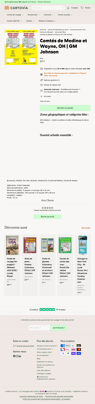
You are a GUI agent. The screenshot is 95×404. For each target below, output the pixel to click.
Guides (29, 21)
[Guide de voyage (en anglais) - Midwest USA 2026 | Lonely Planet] (12, 261)
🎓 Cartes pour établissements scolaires (46, 378)
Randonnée (33, 15)
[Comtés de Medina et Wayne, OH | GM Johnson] (65, 150)
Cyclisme (48, 15)
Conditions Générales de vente (31, 396)
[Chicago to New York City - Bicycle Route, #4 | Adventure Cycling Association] (82, 265)
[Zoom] (21, 47)
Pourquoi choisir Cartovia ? (47, 346)
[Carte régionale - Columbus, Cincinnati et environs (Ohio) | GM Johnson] (47, 260)
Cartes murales (64, 15)
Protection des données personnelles (59, 396)
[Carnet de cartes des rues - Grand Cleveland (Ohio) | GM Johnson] (65, 260)
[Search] (63, 7)
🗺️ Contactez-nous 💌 (45, 349)
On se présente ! (43, 355)
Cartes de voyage (14, 15)
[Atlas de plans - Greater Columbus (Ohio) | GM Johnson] (30, 258)
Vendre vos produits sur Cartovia (46, 366)
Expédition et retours (45, 362)
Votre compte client (44, 352)
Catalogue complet (44, 373)
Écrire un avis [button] (47, 216)
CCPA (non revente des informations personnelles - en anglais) (46, 399)
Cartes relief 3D (13, 21)
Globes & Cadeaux (46, 21)
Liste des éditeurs (43, 370)
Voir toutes (85, 228)
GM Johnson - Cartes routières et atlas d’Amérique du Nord (64, 120)
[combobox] (48, 7)
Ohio (42, 122)
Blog (38, 358)
